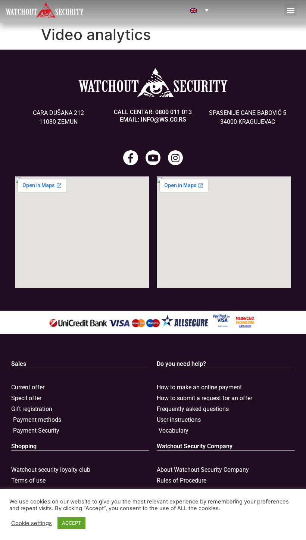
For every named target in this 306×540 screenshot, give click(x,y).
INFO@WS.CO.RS (163, 119)
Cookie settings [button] (31, 523)
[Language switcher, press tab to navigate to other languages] (199, 10)
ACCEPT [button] (71, 523)
